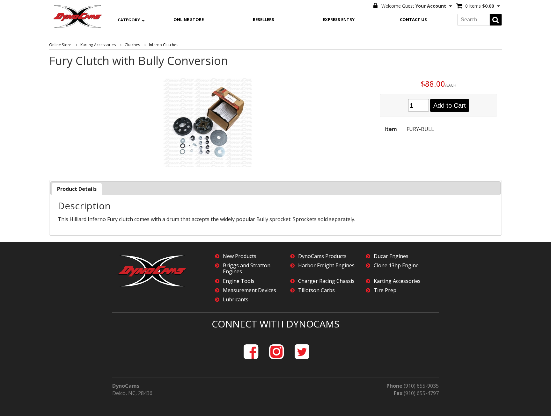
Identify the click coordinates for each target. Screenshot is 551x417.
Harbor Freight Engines (326, 265)
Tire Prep (385, 290)
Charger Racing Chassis (326, 281)
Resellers (263, 19)
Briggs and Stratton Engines (246, 268)
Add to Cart (449, 105)
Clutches (132, 44)
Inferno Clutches (163, 44)
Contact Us (413, 19)
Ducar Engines (391, 256)
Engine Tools (238, 281)
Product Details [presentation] (77, 188)
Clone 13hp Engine (396, 265)
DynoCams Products (322, 256)
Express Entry (339, 19)
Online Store (188, 19)
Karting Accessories (98, 44)
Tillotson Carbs (316, 290)
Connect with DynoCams (275, 323)
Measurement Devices (249, 290)
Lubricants (235, 300)
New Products (239, 256)
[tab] (77, 189)
